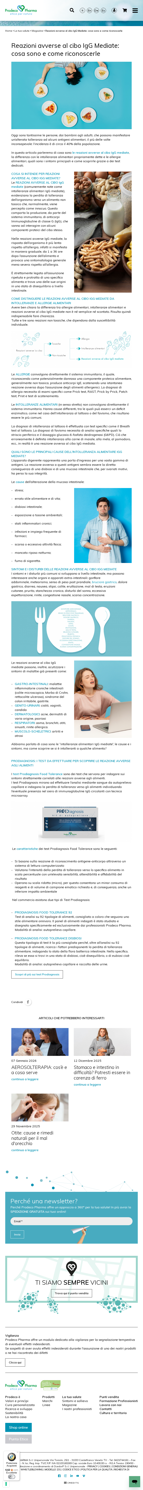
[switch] (11, 1477)
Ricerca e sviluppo (18, 1409)
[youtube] (77, 1476)
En (89, 10)
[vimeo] (83, 1476)
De (96, 10)
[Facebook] (27, 1001)
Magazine (69, 1405)
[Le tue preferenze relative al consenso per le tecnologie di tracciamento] (6, 1484)
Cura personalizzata (20, 1405)
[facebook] (59, 1476)
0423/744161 (121, 1460)
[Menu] (18, 1453)
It (82, 10)
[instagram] (65, 1476)
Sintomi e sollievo (75, 1401)
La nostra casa (16, 1417)
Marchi (47, 1401)
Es (103, 10)
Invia (17, 1234)
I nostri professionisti (77, 1409)
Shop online (18, 1427)
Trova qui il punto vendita (71, 1293)
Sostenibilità (14, 1413)
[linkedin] (71, 1476)
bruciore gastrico (104, 582)
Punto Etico (18, 1439)
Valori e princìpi (16, 1401)
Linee (46, 1405)
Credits (73, 1483)
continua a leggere (25, 1079)
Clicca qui (15, 1362)
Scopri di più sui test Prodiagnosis (37, 974)
